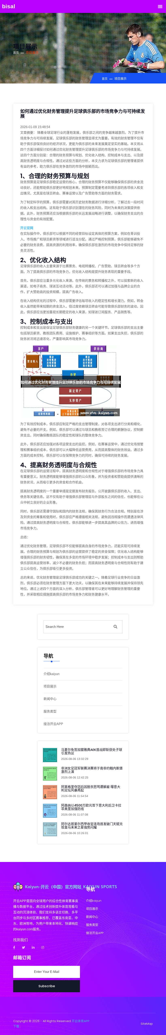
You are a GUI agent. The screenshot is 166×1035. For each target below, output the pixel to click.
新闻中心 (50, 699)
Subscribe (46, 986)
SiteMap (147, 1023)
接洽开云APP (53, 724)
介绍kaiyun (52, 674)
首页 (16, 52)
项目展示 (50, 686)
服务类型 (50, 711)
